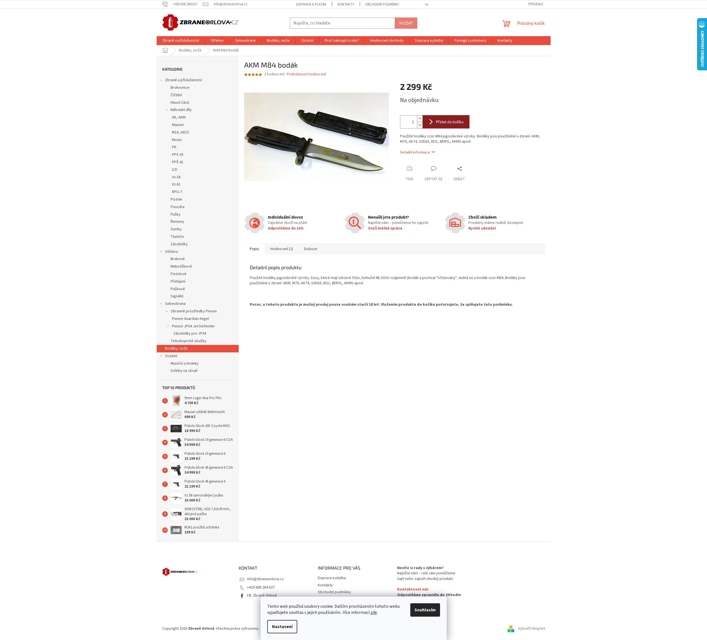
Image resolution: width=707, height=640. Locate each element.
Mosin (177, 140)
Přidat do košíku (450, 121)
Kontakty (346, 4)
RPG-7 (177, 192)
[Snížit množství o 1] (420, 125)
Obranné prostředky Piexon (194, 311)
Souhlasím (425, 610)
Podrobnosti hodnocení (306, 74)
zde (373, 612)
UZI (174, 169)
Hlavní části (180, 102)
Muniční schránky (185, 363)
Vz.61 (176, 184)
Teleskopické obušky (188, 341)
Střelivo (171, 251)
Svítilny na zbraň (184, 371)
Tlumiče (177, 236)
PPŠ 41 (177, 162)
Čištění (176, 95)
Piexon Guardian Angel (190, 319)
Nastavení (282, 627)
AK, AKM (179, 117)
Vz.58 (176, 177)
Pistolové (178, 274)
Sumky (176, 229)
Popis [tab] (254, 249)
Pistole (176, 199)
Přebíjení (178, 281)
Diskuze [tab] (310, 249)
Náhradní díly (181, 110)
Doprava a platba (311, 4)
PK (174, 147)
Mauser (178, 125)
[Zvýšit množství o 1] (420, 118)
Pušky (176, 214)
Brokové (178, 259)
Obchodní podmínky (382, 4)
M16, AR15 (180, 132)
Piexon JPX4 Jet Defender (193, 326)
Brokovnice (180, 87)
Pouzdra (177, 207)
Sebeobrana (175, 304)
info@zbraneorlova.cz (265, 579)
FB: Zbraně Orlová (262, 595)
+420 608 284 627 (261, 587)
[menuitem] (181, 40)
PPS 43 (177, 154)
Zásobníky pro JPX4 (189, 333)
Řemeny (177, 221)
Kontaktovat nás (413, 589)
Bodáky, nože (176, 348)
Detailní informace (415, 152)
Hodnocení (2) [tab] (281, 249)
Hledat (406, 23)
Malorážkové (181, 266)
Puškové (178, 289)
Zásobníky (179, 244)
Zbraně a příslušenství (183, 80)
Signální (177, 296)
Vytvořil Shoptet (531, 628)
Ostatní (171, 356)
